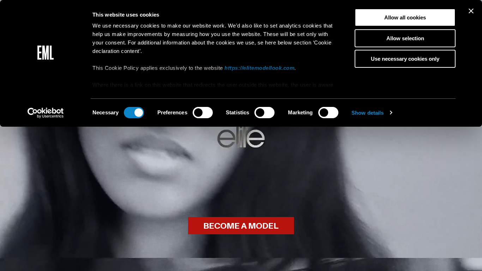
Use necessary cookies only (405, 59)
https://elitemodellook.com (259, 68)
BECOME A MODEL (241, 226)
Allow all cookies (405, 17)
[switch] (203, 112)
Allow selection (405, 38)
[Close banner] (471, 10)
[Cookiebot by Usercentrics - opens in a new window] (46, 113)
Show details (367, 113)
